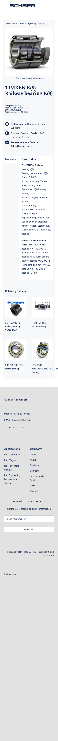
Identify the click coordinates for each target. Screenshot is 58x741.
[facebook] (5, 427)
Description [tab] (10, 159)
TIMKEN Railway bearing (19, 108)
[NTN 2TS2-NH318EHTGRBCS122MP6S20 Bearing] (42, 349)
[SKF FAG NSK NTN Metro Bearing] (15, 349)
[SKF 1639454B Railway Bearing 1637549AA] (15, 307)
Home (7, 24)
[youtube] (14, 427)
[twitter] (10, 427)
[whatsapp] (19, 427)
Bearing (17, 106)
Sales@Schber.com (20, 146)
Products (14, 24)
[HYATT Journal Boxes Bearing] (42, 307)
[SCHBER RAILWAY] (22, 4)
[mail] (23, 427)
